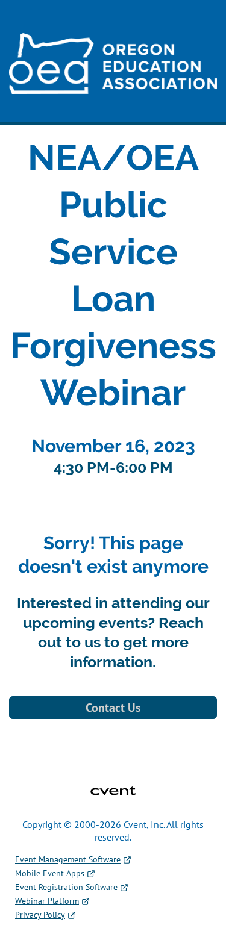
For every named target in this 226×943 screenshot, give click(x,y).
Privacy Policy (40, 914)
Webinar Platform (47, 900)
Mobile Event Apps (49, 873)
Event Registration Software (66, 887)
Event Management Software (68, 859)
